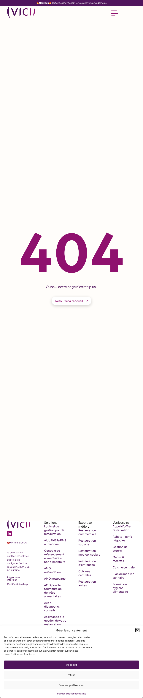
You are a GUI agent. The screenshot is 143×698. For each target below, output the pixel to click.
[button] (137, 630)
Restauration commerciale (87, 532)
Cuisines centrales (84, 573)
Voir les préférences (71, 685)
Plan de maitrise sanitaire (123, 575)
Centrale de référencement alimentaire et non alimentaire (54, 556)
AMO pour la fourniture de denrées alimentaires (53, 590)
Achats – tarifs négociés (122, 538)
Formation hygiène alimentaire (120, 587)
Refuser (71, 675)
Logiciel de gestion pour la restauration (54, 529)
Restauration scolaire (87, 542)
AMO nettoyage (55, 578)
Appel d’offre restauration (122, 528)
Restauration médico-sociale (89, 552)
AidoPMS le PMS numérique (55, 542)
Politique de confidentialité (71, 693)
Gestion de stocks (120, 548)
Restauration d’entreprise (87, 562)
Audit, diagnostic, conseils (52, 606)
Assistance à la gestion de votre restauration (55, 620)
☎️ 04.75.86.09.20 (17, 542)
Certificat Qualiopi (17, 584)
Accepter (71, 664)
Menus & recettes (118, 558)
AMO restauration (52, 570)
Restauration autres (87, 583)
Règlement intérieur (13, 578)
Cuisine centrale (124, 567)
